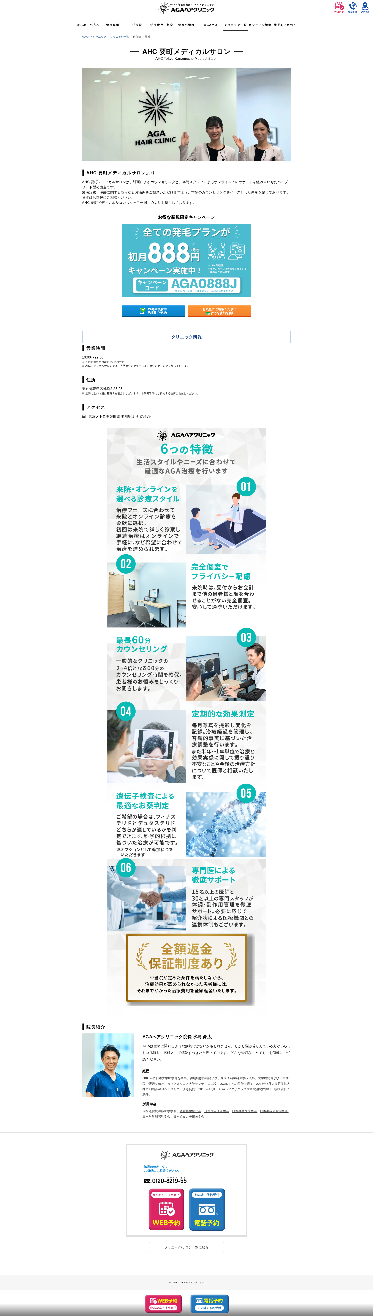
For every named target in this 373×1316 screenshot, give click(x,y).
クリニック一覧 (235, 25)
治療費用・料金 (161, 25)
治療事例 (112, 25)
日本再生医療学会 (244, 1111)
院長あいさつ (284, 25)
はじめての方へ (88, 25)
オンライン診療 (260, 25)
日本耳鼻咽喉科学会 (156, 1116)
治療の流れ (186, 25)
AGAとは (211, 25)
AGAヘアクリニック (94, 36)
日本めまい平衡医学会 (188, 1116)
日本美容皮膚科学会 (274, 1111)
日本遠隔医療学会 (216, 1111)
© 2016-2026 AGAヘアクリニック (186, 1282)
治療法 (137, 25)
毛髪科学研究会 (190, 1111)
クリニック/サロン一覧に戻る (186, 1247)
